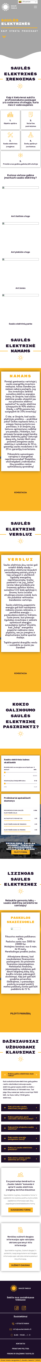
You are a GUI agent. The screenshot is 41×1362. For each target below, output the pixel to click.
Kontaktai (20, 1344)
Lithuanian (25, 2)
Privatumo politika (20, 1349)
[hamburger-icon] (35, 7)
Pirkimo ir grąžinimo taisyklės (20, 1354)
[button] (20, 852)
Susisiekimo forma (21, 1210)
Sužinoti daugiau (20, 1265)
